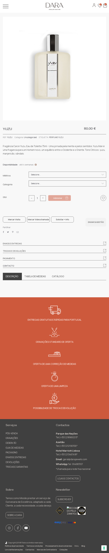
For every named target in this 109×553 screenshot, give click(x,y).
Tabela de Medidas (35, 276)
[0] (104, 6)
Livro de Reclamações (14, 549)
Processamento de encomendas (58, 546)
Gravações (12, 438)
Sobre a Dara (14, 515)
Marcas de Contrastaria (47, 549)
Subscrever (64, 499)
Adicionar (57, 198)
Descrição (12, 276)
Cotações (63, 549)
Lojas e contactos (68, 478)
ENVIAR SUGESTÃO (96, 222)
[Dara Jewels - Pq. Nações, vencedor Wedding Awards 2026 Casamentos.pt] (81, 510)
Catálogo (58, 276)
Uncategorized (30, 137)
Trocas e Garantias (17, 466)
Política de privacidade (14, 546)
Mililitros (7, 176)
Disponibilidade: (10, 164)
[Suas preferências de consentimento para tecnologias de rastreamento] (104, 548)
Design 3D (11, 442)
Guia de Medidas (15, 447)
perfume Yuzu (56, 137)
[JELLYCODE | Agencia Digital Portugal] (6, 542)
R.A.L (77, 546)
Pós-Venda (12, 433)
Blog (83, 546)
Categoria (7, 184)
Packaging (11, 452)
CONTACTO (8, 265)
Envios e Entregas (16, 457)
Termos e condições (34, 546)
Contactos (29, 549)
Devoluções (12, 462)
